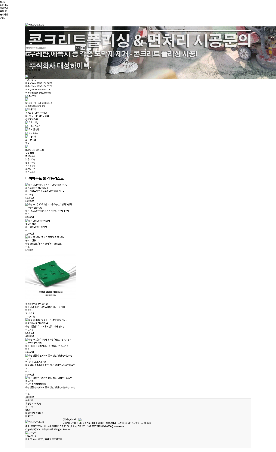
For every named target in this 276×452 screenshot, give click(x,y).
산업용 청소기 (31, 60)
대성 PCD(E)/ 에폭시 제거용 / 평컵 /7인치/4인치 (46, 345)
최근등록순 (30, 172)
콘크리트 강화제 (32, 70)
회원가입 (4, 4)
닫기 (83, 48)
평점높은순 (30, 165)
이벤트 (28, 73)
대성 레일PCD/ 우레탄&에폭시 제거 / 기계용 (45, 306)
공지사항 (4, 14)
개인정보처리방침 (33, 403)
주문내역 (4, 11)
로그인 (3, 1)
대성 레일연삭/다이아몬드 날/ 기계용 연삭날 (44, 326)
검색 (28, 53)
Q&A (2, 17)
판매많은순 (30, 156)
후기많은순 (30, 168)
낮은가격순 (30, 159)
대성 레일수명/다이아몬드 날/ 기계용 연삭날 (44, 191)
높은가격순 (30, 162)
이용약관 (29, 400)
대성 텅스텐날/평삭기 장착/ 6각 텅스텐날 (43, 243)
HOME (28, 149)
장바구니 (4, 8)
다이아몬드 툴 (31, 63)
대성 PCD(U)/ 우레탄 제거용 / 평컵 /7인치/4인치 (47, 210)
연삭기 (28, 57)
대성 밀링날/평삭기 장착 (36, 227)
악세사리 (29, 66)
